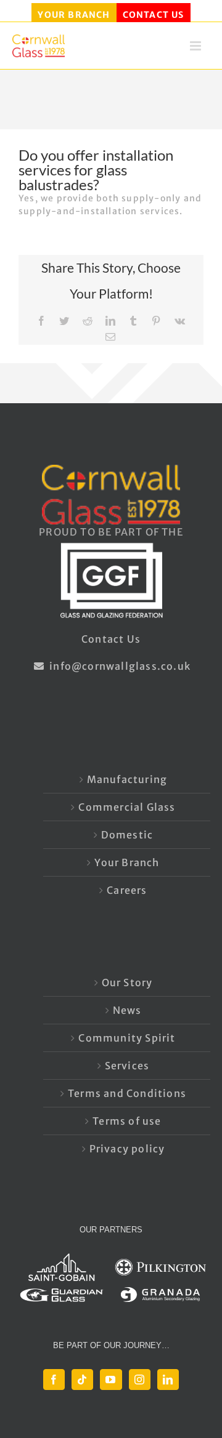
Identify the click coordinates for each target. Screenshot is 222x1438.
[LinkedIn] (168, 1379)
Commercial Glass (126, 807)
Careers (127, 890)
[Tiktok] (82, 1379)
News (127, 1010)
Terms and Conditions (127, 1093)
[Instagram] (139, 1379)
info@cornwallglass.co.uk (119, 666)
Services (127, 1065)
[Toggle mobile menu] (196, 49)
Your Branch (126, 862)
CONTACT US (153, 14)
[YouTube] (110, 1379)
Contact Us (111, 639)
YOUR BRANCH (74, 14)
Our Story (127, 982)
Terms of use (126, 1121)
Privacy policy (127, 1149)
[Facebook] (54, 1379)
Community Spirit (126, 1038)
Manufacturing (127, 779)
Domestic (127, 835)
